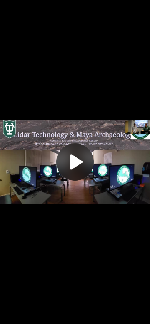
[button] (75, 162)
